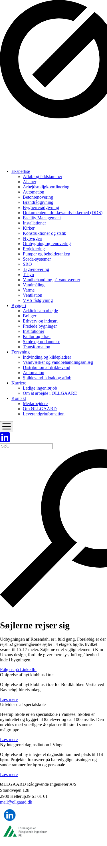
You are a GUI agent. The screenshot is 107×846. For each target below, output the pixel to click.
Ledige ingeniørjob (40, 388)
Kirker (29, 228)
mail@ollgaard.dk (16, 802)
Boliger (29, 315)
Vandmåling (34, 284)
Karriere (18, 382)
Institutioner (33, 331)
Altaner (29, 181)
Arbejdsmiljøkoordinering (46, 186)
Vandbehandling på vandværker (51, 279)
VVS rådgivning (38, 300)
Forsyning (20, 351)
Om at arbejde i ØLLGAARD (50, 393)
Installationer (34, 222)
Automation (33, 191)
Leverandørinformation (43, 413)
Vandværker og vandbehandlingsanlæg (58, 362)
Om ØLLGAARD (40, 408)
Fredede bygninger (40, 326)
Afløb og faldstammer (42, 176)
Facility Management (42, 217)
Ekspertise (20, 171)
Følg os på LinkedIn (18, 669)
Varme (29, 290)
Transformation (36, 346)
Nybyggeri (32, 238)
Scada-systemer (37, 259)
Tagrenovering (36, 269)
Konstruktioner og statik (44, 233)
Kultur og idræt (37, 336)
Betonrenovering (38, 197)
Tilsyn (28, 274)
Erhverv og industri (40, 321)
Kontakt (18, 398)
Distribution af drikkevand (46, 367)
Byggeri (18, 305)
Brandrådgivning (38, 202)
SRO (27, 264)
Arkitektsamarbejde (40, 310)
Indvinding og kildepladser (47, 357)
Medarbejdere (35, 403)
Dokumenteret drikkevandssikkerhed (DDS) (62, 212)
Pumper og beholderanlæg (46, 253)
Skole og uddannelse (41, 341)
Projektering (34, 248)
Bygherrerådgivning (41, 207)
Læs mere (9, 699)
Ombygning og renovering (47, 243)
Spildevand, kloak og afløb (47, 377)
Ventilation (32, 295)
